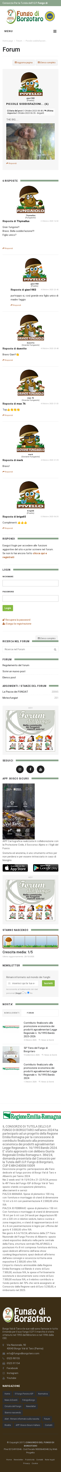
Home (7, 1394)
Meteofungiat (10, 697)
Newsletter (31, 1406)
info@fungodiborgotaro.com (23, 1353)
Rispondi (12, 163)
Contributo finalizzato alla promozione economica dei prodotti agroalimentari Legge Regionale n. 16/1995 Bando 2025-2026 (40, 1029)
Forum (19, 41)
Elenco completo (47, 62)
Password (8, 592)
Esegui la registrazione (18, 623)
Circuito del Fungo (13, 1406)
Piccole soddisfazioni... (36, 41)
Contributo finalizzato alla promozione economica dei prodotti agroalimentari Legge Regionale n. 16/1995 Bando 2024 (40, 1071)
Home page (8, 41)
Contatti (48, 1425)
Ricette (8, 1425)
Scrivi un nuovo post (14, 671)
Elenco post (9, 677)
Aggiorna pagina (25, 62)
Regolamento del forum (16, 665)
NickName (8, 577)
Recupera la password (17, 619)
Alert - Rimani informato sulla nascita (22, 1419)
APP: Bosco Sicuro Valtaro (28, 1425)
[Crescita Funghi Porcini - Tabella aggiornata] (30, 942)
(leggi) (18, 993)
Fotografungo (28, 1400)
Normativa (43, 1394)
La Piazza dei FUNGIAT (15, 691)
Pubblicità (29, 1460)
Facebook (12, 1368)
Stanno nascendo (13, 1412)
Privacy (26, 1463)
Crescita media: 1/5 (18, 952)
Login (8, 608)
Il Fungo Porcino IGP (24, 1394)
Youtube (11, 1378)
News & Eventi (11, 1400)
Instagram (12, 1373)
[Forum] (30, 730)
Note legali (50, 1460)
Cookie (35, 1463)
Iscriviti (48, 983)
